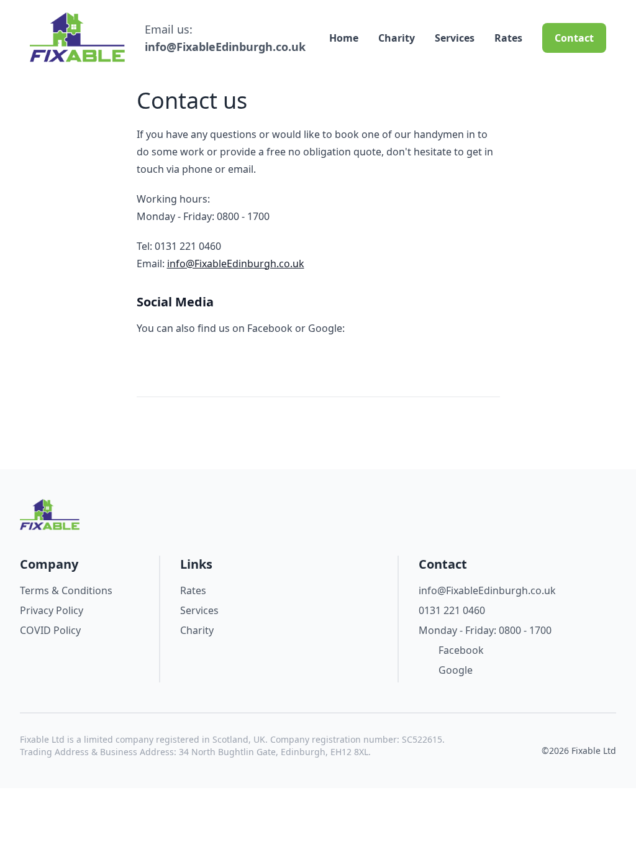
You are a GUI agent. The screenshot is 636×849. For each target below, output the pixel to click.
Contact (574, 38)
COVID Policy (50, 630)
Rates (508, 38)
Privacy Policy (51, 610)
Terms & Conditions (66, 590)
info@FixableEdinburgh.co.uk (225, 46)
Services (455, 38)
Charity (396, 38)
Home (343, 38)
